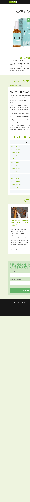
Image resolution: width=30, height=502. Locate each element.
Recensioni (23, 302)
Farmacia (16, 302)
